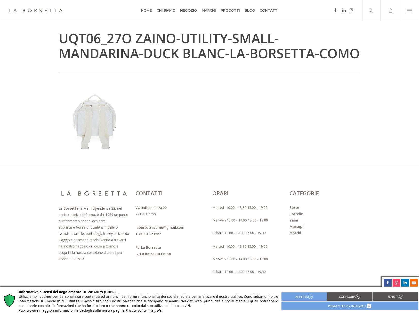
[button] (409, 10)
